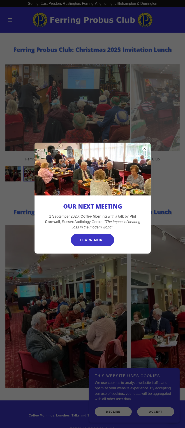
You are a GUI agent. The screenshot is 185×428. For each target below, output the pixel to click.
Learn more (92, 240)
